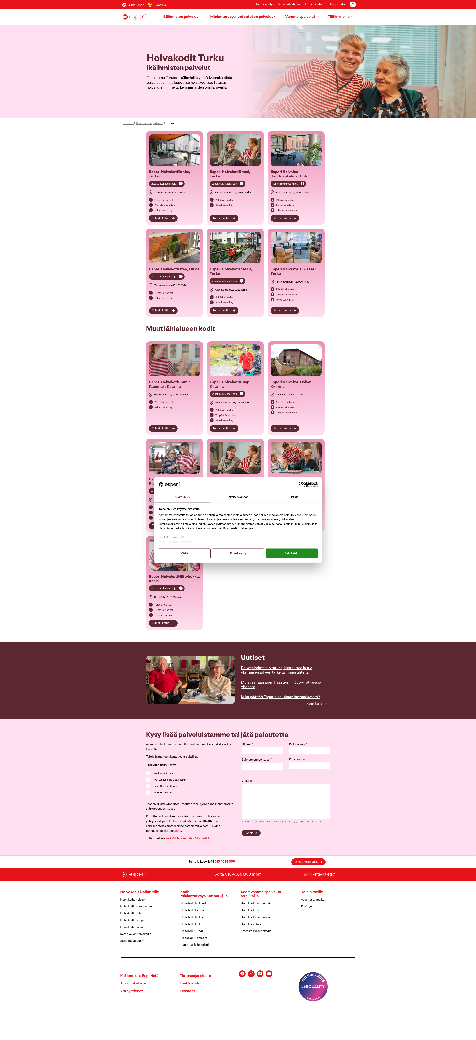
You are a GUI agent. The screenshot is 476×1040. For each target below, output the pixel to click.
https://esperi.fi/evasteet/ (176, 541)
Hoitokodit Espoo (192, 910)
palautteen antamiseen (167, 786)
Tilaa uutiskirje (133, 983)
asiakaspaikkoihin (163, 773)
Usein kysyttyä (264, 4)
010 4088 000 (225, 861)
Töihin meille (312, 892)
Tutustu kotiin (160, 218)
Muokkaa (236, 553)
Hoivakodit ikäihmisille (139, 892)
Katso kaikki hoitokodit (196, 944)
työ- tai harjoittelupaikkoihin (169, 780)
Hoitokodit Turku (192, 931)
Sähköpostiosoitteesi (257, 760)
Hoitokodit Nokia (192, 917)
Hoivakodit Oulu (131, 913)
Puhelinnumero (299, 759)
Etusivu (128, 123)
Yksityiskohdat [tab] (238, 496)
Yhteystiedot (337, 4)
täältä (177, 830)
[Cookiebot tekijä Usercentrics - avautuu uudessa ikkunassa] (301, 484)
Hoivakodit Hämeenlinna (136, 906)
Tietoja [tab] (293, 496)
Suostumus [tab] (182, 496)
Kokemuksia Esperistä (139, 976)
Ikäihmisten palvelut (149, 123)
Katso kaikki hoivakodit (135, 934)
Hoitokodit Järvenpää (255, 903)
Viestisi (248, 781)
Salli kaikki (291, 553)
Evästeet (187, 991)
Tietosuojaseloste (195, 976)
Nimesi (247, 744)
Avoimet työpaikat (313, 899)
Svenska (160, 5)
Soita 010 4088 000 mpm (238, 874)
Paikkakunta (298, 744)
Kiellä (184, 553)
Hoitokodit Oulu (191, 924)
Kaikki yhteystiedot (318, 874)
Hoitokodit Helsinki (193, 903)
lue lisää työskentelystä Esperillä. (187, 838)
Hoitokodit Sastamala (255, 917)
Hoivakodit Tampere (133, 920)
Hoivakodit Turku (131, 927)
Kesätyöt (307, 906)
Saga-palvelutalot (132, 941)
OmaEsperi (136, 5)
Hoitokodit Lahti (251, 910)
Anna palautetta (289, 4)
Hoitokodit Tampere (194, 938)
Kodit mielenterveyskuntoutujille (204, 894)
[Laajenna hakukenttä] (353, 4)
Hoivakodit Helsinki (133, 899)
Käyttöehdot (191, 983)
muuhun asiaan (162, 792)
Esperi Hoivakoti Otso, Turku (174, 269)
